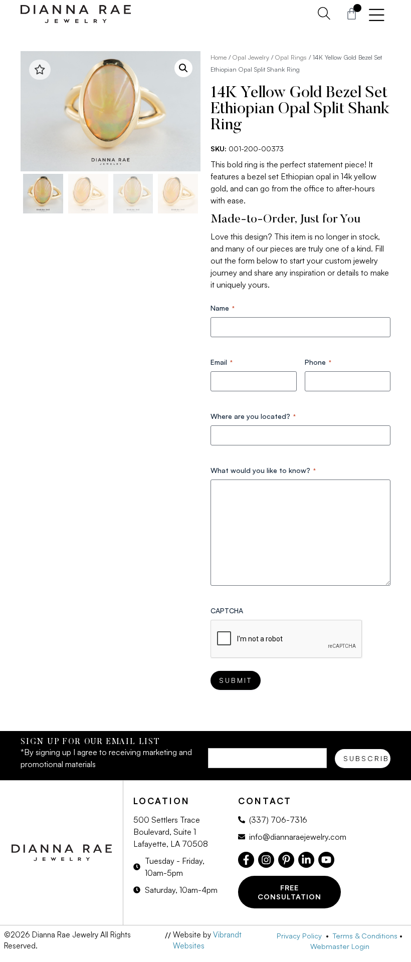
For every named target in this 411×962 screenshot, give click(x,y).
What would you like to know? (263, 470)
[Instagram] (266, 860)
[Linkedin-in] (306, 860)
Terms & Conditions (365, 935)
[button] (183, 68)
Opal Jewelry (251, 57)
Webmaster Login (339, 945)
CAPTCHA (227, 610)
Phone (318, 362)
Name (223, 308)
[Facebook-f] (246, 860)
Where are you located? (253, 416)
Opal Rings (291, 57)
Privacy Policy (301, 935)
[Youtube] (326, 860)
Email (222, 362)
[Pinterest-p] (286, 860)
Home (219, 57)
